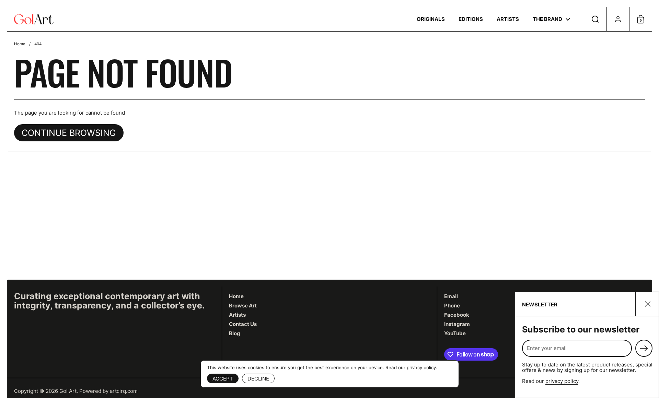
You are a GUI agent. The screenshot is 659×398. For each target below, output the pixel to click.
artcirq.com (124, 391)
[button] (595, 19)
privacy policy (561, 381)
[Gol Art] (34, 19)
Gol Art (68, 391)
